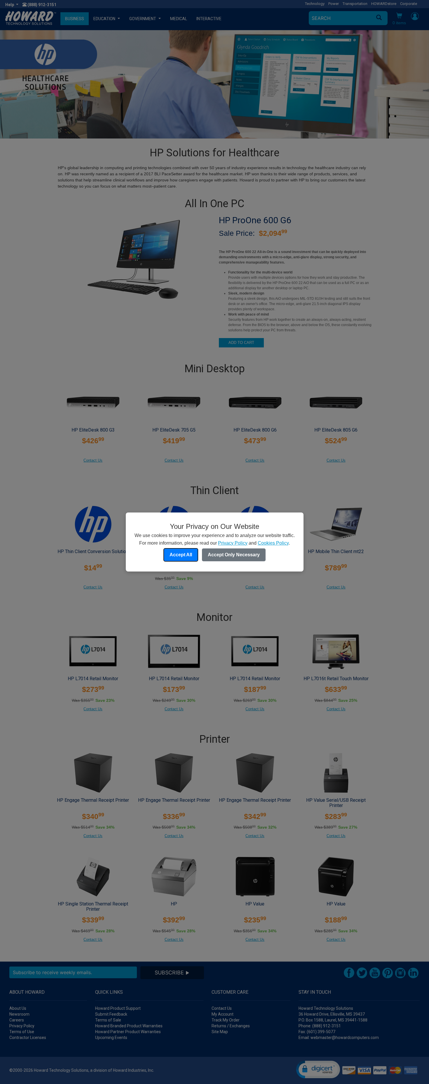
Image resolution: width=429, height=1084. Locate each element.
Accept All (181, 554)
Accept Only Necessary (234, 554)
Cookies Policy (273, 543)
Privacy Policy (232, 543)
